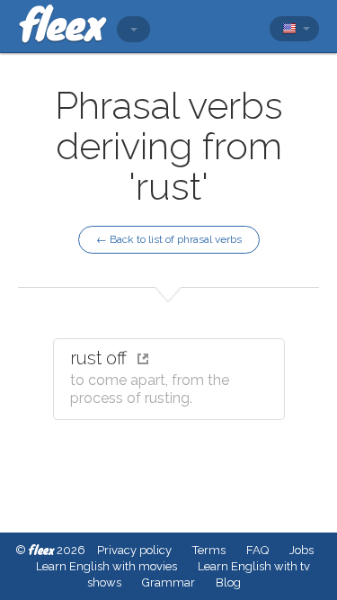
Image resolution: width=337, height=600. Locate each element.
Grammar (168, 582)
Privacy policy (134, 550)
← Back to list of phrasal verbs (169, 239)
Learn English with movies (106, 566)
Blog (228, 582)
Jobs (301, 550)
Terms (209, 550)
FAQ (257, 550)
